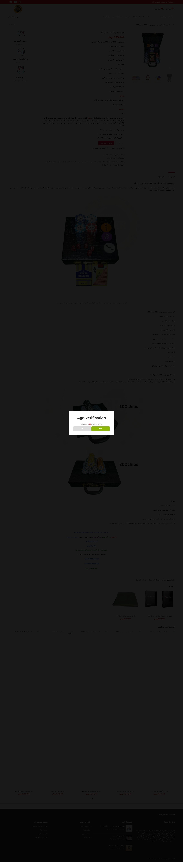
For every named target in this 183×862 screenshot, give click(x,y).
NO (82, 428)
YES (100, 428)
